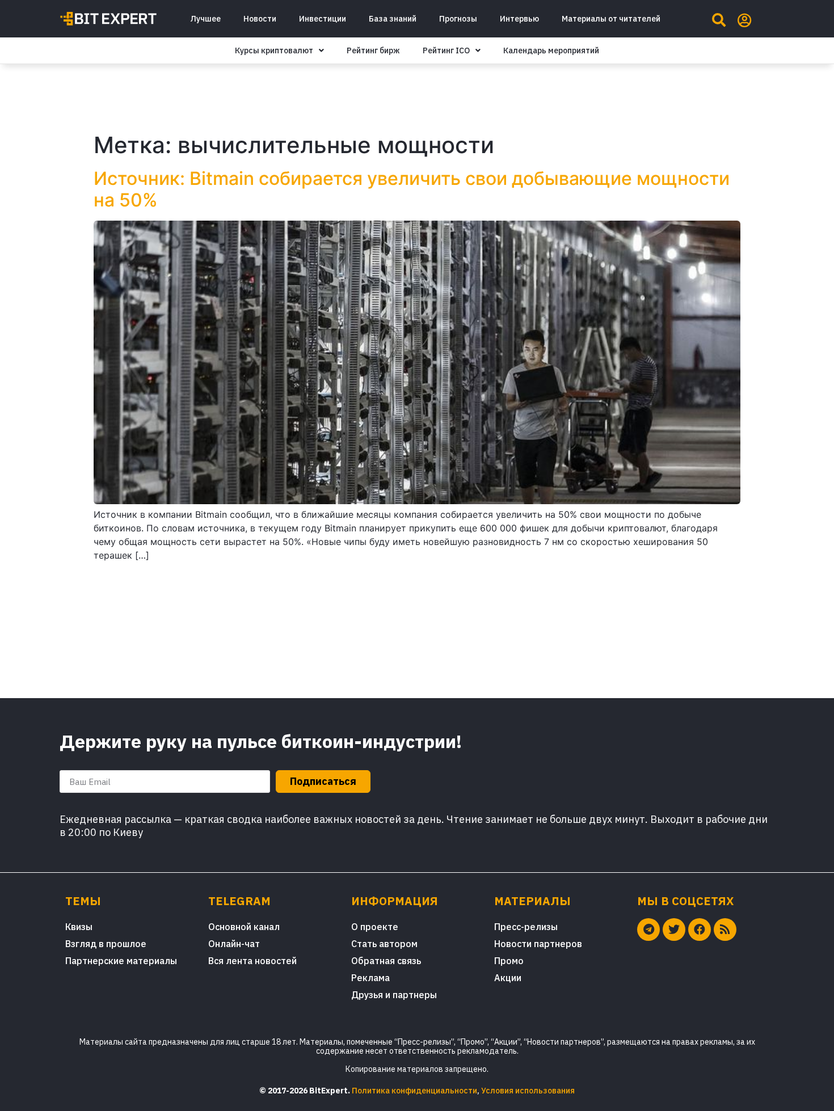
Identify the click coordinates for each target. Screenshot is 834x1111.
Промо (509, 960)
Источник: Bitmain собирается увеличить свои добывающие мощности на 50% (412, 189)
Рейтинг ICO (446, 50)
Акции (507, 977)
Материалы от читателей (611, 19)
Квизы (78, 926)
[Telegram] (648, 929)
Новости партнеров (538, 943)
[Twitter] (674, 929)
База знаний (392, 19)
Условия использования (528, 1090)
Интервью (519, 19)
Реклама (370, 977)
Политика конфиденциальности (414, 1090)
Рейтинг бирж (373, 50)
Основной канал (244, 926)
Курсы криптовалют (274, 50)
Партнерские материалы (121, 960)
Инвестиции (322, 19)
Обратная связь (386, 960)
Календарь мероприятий (551, 50)
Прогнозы (458, 19)
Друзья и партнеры (394, 994)
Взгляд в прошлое (105, 943)
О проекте (374, 926)
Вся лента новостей (252, 960)
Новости (259, 19)
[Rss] (725, 929)
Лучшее (205, 19)
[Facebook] (699, 929)
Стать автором (384, 943)
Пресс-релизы (526, 926)
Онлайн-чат (234, 943)
